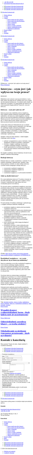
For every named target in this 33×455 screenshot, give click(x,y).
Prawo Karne (4, 306)
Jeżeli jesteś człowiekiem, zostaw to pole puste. (14, 387)
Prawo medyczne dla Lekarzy (15, 19)
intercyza (12, 303)
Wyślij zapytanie (7, 385)
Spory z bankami (11, 22)
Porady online (8, 30)
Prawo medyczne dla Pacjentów (16, 21)
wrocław (8, 305)
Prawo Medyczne (5, 318)
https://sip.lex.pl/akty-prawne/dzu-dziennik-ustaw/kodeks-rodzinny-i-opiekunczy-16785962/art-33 (15, 254)
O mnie (6, 16)
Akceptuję (12, 373)
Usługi (6, 18)
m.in (14, 138)
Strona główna (8, 15)
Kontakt (6, 33)
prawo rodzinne (5, 303)
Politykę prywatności (15, 373)
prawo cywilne (18, 302)
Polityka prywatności (9, 451)
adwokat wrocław (8, 302)
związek (3, 305)
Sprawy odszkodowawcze (14, 27)
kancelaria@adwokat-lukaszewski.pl (14, 3)
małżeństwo (26, 302)
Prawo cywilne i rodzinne (14, 25)
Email (4, 358)
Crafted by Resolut (9, 453)
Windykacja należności (13, 28)
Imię (3, 356)
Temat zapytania (7, 361)
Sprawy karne (11, 24)
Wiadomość (5, 370)
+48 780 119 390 (8, 2)
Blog (5, 31)
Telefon (4, 359)
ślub (30, 303)
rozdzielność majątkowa (21, 303)
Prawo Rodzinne (5, 85)
